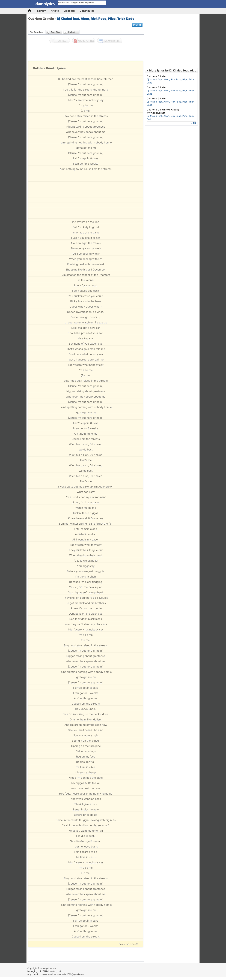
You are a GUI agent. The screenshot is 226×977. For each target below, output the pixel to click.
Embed (71, 32)
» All (193, 123)
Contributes (87, 10)
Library (41, 10)
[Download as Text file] (59, 40)
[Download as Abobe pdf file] (83, 40)
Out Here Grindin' (156, 76)
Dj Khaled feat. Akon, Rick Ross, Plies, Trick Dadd (96, 18)
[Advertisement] (86, 53)
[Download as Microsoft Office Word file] (109, 40)
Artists (55, 10)
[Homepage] (31, 11)
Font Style (56, 32)
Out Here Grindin (156, 87)
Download (38, 32)
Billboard (69, 10)
